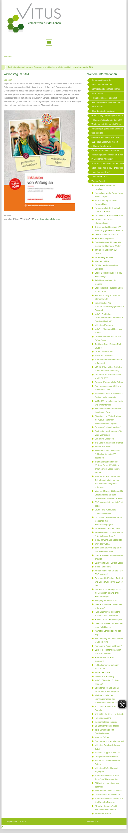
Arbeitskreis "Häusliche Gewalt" (109, 216)
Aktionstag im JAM (84, 67)
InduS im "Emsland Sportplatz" (108, 540)
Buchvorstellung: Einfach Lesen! (109, 563)
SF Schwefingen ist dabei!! (107, 726)
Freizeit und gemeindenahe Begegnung (26, 67)
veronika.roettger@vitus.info (47, 219)
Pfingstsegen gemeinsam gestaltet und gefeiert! (107, 131)
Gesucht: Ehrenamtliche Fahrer (109, 382)
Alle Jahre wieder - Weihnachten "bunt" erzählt (106, 104)
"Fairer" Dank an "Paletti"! (106, 235)
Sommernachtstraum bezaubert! (109, 741)
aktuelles (51, 67)
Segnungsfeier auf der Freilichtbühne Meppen (102, 82)
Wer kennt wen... (102, 544)
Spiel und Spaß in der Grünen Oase (108, 163)
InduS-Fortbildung (103, 567)
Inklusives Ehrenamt (104, 325)
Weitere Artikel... (65, 67)
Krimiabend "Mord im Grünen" (108, 646)
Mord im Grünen (102, 737)
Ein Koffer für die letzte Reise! (108, 791)
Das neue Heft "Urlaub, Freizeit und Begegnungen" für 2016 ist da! (109, 581)
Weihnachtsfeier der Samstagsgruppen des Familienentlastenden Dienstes (109, 699)
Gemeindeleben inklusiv (106, 722)
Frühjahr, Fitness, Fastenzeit (104, 98)
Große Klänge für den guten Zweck (107, 116)
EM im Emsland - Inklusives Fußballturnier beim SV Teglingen (107, 454)
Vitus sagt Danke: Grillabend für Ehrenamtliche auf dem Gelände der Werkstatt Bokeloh (109, 494)
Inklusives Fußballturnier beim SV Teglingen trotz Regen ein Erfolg (107, 122)
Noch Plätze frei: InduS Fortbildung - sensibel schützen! (107, 170)
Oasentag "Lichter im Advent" (108, 427)
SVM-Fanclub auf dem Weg (107, 528)
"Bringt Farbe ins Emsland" (107, 757)
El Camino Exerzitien (104, 439)
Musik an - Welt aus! (104, 356)
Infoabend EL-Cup (100, 177)
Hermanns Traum (103, 814)
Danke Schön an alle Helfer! (107, 795)
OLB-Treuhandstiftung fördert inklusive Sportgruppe (105, 144)
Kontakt (23, 822)
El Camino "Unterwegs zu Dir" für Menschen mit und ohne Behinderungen (108, 593)
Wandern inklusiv (102, 261)
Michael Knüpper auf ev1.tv (107, 753)
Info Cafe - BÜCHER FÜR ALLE (109, 714)
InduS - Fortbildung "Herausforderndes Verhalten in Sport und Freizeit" (109, 317)
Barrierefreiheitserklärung (98, 828)
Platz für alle (97, 93)
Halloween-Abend (103, 718)
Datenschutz (93, 822)
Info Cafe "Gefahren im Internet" (109, 443)
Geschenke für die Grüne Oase (106, 137)
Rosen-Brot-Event (103, 447)
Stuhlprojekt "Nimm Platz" (106, 601)
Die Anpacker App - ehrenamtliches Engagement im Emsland (109, 306)
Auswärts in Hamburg (104, 677)
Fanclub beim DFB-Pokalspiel (108, 620)
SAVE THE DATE (102, 673)
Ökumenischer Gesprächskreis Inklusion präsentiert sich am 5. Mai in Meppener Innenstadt (107, 155)
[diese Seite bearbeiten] (2, 827)
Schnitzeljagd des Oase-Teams (106, 89)
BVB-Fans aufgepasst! (105, 239)
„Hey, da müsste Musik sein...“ (105, 111)
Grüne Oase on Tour (104, 352)
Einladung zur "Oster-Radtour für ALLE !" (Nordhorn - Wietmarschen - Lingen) (108, 419)
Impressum (12, 822)
